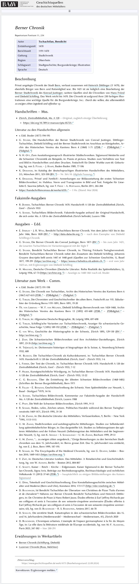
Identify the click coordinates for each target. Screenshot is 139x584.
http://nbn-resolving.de (99, 485)
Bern (57, 85)
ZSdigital (24, 150)
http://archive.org (28, 335)
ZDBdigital (113, 147)
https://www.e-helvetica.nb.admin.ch (81, 261)
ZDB (97, 147)
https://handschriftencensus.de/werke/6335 (42, 190)
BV (52, 174)
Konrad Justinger (53, 92)
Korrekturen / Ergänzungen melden (35, 570)
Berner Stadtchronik (26, 92)
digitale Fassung (83, 174)
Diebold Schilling (29, 96)
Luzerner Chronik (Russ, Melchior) (38, 547)
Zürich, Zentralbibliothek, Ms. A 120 (39, 118)
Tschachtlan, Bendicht (52, 41)
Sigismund (25, 477)
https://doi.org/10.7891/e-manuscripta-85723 (47, 122)
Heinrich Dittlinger (99, 85)
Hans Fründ (117, 92)
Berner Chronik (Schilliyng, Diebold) (39, 542)
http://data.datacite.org (67, 234)
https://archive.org (45, 261)
